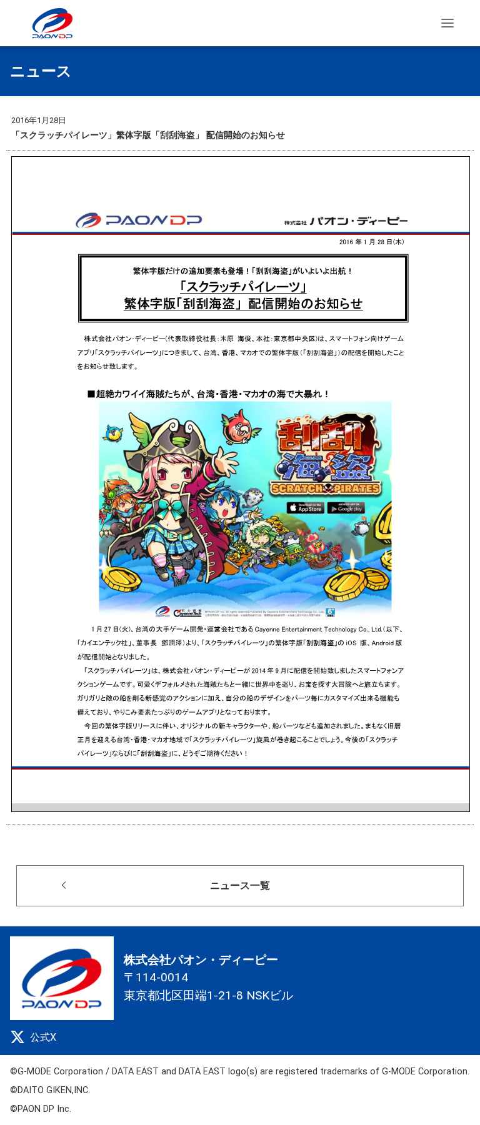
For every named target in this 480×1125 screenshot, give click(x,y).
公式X (43, 1037)
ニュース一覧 (240, 885)
